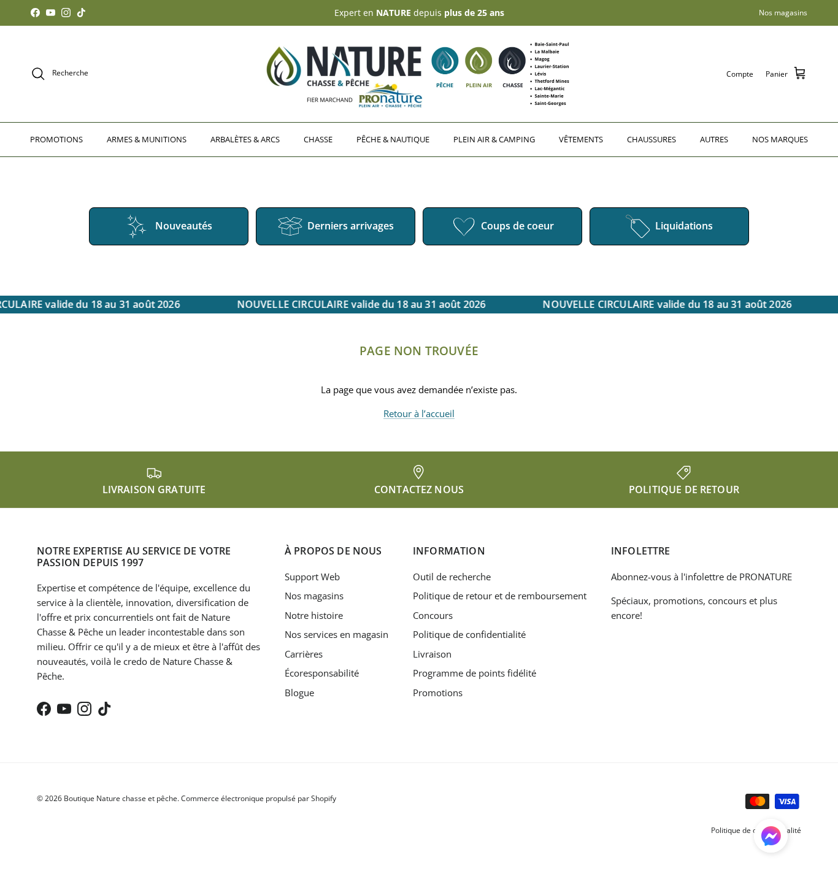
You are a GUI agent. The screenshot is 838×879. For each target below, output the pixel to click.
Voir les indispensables (539, 483)
